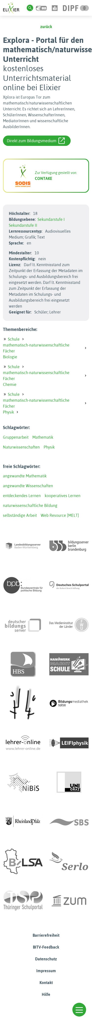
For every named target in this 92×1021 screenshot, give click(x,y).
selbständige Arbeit (20, 515)
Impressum (46, 971)
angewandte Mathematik (25, 476)
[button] (79, 1010)
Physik (8, 412)
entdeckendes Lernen (22, 495)
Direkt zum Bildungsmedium (31, 140)
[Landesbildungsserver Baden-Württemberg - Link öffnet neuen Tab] (23, 546)
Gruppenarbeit (15, 437)
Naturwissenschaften (21, 447)
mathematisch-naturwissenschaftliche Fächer (36, 348)
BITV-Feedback (46, 947)
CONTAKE (43, 178)
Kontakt (46, 982)
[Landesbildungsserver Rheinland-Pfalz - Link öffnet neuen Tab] (23, 822)
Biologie (10, 357)
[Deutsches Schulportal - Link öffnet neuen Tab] (69, 585)
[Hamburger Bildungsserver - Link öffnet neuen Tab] (23, 664)
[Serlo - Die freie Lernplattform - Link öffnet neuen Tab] (69, 861)
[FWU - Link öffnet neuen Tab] (69, 624)
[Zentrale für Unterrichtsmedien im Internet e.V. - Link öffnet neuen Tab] (69, 900)
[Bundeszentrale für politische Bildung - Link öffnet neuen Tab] (23, 585)
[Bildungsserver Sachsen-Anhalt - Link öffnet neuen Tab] (23, 861)
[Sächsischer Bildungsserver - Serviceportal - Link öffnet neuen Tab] (69, 822)
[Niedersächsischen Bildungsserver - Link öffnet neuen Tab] (23, 782)
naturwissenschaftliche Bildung (30, 505)
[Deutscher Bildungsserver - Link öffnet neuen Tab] (23, 624)
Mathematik (42, 437)
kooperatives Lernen (62, 495)
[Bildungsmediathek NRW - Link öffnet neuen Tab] (69, 703)
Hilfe (46, 994)
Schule (14, 339)
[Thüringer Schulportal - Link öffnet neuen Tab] (23, 900)
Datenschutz (46, 959)
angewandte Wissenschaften (28, 486)
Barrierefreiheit (46, 935)
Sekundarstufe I (51, 219)
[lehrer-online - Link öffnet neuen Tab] (23, 743)
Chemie (9, 384)
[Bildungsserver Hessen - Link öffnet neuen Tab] (23, 703)
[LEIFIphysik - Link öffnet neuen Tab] (69, 743)
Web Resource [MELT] (60, 515)
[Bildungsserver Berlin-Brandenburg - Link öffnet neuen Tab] (69, 546)
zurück (46, 26)
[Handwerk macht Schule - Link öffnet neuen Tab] (69, 664)
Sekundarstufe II (23, 225)
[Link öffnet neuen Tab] (76, 7)
